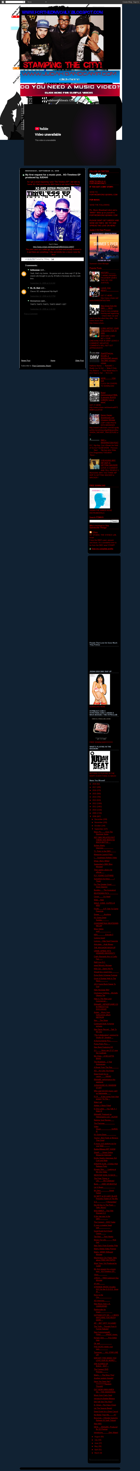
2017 (94, 787)
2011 (94, 807)
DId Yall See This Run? (103, 1402)
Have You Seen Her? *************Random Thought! (102, 1384)
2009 (94, 813)
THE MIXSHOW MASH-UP (105, 948)
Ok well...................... (103, 1344)
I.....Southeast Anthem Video (105, 858)
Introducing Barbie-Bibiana (104, 1399)
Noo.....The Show (101, 1020)
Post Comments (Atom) (41, 366)
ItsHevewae (35, 270)
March (97, 1453)
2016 (94, 790)
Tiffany (95, 532)
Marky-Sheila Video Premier (105, 1249)
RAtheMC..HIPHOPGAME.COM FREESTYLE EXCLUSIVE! (106, 1006)
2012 (94, 803)
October (97, 826)
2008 (94, 816)
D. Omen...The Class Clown (105, 1405)
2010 (94, 810)
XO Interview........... (102, 1301)
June (96, 1443)
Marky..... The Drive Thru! (104, 1375)
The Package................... (104, 1123)
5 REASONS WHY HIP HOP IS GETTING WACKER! (109, 463)
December (98, 819)
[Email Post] (52, 259)
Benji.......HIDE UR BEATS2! (105, 1184)
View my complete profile (102, 549)
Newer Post (25, 361)
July (96, 1440)
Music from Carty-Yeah (103, 1395)
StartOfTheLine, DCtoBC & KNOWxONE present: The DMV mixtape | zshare (109, 358)
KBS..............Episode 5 (103, 935)
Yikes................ (100, 1275)
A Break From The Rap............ (106, 1067)
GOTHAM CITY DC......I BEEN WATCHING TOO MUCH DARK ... (106, 1317)
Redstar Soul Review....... (104, 1120)
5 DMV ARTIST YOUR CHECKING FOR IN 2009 (110, 330)
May (96, 1446)
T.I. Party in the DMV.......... (105, 851)
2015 (94, 794)
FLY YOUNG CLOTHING (104, 876)
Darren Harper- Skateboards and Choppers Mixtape (108, 417)
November (98, 822)
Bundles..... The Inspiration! (105, 890)
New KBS (98, 1424)
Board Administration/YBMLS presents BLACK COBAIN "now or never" (109, 397)
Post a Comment (30, 314)
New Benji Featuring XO (103, 1047)
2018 (94, 784)
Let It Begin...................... (104, 1187)
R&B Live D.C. (100, 962)
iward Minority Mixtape (103, 965)
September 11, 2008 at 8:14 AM (42, 283)
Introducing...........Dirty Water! (106, 1433)
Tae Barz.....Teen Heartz (103, 1237)
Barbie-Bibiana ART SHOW (104, 1149)
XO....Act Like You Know (104, 1071)
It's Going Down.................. (105, 1135)
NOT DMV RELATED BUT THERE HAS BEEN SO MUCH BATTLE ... (104, 840)
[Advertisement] (52, 339)
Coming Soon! (99, 938)
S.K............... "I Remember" (105, 1202)
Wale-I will (98, 1102)
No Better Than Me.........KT (105, 1415)
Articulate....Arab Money (103, 944)
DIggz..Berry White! (102, 861)
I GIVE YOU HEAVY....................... (110, 290)
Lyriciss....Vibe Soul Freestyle (106, 941)
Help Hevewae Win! (101, 990)
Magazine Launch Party (103, 855)
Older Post (79, 361)
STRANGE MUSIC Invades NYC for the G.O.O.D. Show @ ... (106, 1289)
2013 (94, 800)
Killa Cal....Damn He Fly (103, 969)
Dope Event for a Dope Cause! (106, 1412)
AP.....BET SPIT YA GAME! (105, 1323)
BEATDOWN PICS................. (106, 893)
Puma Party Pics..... (102, 1044)
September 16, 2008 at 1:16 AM (42, 309)
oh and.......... (99, 1284)
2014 (94, 797)
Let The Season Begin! (103, 1408)
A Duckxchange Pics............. (106, 1041)
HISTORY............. (108, 273)
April (96, 1450)
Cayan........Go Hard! (102, 897)
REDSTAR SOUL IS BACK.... (106, 1175)
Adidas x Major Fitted (102, 1106)
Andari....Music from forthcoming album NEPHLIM (102, 1014)
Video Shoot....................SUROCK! (106, 1129)
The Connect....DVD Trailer (104, 1222)
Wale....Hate (99, 900)
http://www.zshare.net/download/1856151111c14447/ (53, 247)
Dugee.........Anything (102, 914)
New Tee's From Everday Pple (106, 1246)
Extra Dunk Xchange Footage (105, 975)
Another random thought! (103, 1378)
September (99, 829)
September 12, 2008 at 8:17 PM (42, 296)
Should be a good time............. (106, 972)
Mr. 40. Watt (35, 288)
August (97, 1437)
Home (53, 361)
